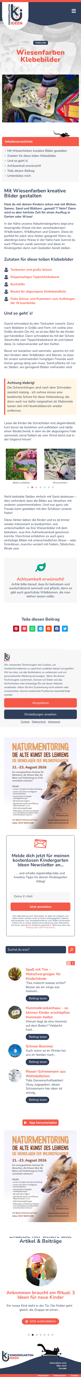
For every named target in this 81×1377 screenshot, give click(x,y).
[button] (74, 11)
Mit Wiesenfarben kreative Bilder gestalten (37, 151)
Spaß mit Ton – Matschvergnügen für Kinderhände (43, 974)
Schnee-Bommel (39, 1046)
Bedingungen (32, 927)
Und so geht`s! (17, 161)
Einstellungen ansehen (40, 714)
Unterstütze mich (19, 176)
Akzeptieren (40, 703)
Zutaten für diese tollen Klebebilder (31, 156)
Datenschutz (39, 721)
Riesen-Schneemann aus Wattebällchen (46, 1073)
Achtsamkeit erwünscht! (24, 166)
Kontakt (62, 1368)
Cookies (25, 721)
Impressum (54, 721)
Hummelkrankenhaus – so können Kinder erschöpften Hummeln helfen (48, 1013)
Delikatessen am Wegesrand (40, 1293)
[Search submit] (71, 949)
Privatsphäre (49, 927)
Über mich (61, 1366)
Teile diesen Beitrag (20, 171)
